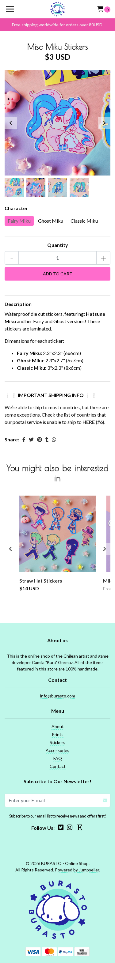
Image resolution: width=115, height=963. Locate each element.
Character (16, 208)
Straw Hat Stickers (40, 580)
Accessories (57, 750)
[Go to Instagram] (69, 828)
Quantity (57, 245)
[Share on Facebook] (23, 439)
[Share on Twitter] (31, 439)
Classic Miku (84, 221)
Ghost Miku (50, 221)
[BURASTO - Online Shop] (57, 9)
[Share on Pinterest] (39, 439)
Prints (57, 734)
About (58, 726)
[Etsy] (80, 828)
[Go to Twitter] (60, 828)
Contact (58, 766)
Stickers (57, 742)
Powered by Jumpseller (77, 869)
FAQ (57, 758)
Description (18, 304)
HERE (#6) (93, 422)
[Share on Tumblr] (46, 439)
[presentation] (11, 123)
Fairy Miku (19, 221)
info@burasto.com (57, 695)
